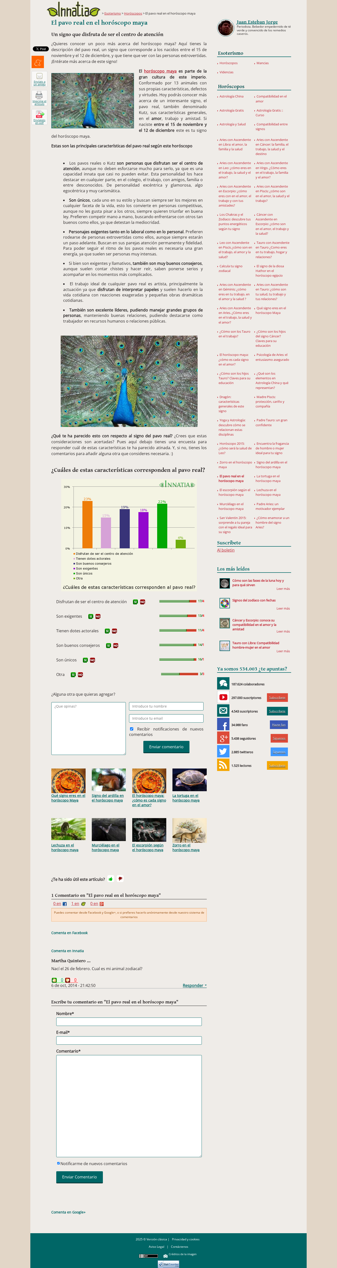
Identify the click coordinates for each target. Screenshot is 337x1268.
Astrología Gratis (232, 110)
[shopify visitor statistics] (168, 1262)
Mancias (263, 63)
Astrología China (231, 96)
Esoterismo (112, 13)
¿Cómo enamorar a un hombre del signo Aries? (272, 522)
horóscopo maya (160, 71)
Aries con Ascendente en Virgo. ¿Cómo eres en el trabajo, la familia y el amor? (272, 170)
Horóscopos (133, 13)
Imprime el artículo (39, 102)
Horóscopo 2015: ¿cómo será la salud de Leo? (235, 448)
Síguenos (279, 738)
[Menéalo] (38, 62)
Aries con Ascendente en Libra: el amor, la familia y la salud (235, 144)
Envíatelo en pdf (39, 121)
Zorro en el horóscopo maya (186, 847)
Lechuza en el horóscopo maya (64, 847)
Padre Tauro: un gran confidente (271, 422)
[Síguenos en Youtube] (223, 697)
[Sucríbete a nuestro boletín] (223, 710)
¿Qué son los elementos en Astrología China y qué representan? (272, 380)
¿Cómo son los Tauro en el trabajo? (234, 333)
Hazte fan (278, 725)
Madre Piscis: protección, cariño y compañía (270, 401)
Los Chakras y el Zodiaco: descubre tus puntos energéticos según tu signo (235, 221)
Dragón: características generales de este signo (231, 404)
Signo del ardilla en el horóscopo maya (108, 798)
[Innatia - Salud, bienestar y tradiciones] (73, 9)
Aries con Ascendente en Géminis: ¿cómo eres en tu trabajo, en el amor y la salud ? (235, 291)
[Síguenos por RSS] (223, 765)
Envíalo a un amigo (40, 83)
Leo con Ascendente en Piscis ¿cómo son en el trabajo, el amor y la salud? (235, 249)
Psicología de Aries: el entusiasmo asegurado (272, 357)
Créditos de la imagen (183, 1254)
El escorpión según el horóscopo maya (148, 847)
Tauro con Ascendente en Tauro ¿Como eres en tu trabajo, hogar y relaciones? (272, 249)
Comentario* (68, 1051)
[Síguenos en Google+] (223, 737)
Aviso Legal (156, 1247)
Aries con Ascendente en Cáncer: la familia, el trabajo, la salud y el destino (272, 146)
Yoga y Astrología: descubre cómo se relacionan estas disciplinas (232, 427)
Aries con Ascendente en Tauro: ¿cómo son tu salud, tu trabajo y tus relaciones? (272, 291)
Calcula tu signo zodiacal (231, 268)
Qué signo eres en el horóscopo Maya (68, 798)
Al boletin (226, 550)
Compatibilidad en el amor (271, 98)
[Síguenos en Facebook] (223, 724)
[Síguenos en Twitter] (223, 751)
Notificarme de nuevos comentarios (93, 1163)
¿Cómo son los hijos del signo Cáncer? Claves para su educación (271, 338)
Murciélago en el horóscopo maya (105, 847)
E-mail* (63, 1032)
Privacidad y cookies (186, 1239)
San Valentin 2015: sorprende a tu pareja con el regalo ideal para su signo (235, 525)
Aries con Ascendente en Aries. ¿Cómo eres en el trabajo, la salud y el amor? (235, 315)
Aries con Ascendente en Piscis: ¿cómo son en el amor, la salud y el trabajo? (272, 193)
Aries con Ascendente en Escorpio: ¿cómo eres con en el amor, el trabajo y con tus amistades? (235, 196)
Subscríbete (277, 697)
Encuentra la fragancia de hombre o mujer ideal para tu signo (272, 448)
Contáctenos (179, 1247)
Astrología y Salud (233, 124)
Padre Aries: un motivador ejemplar (270, 506)
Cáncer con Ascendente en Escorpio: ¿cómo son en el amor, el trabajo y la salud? (272, 224)
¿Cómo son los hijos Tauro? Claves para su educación (234, 378)
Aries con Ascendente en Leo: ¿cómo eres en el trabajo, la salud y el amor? (235, 170)
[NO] (142, 601)
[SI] (135, 601)
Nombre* (65, 1013)
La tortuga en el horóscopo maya (186, 798)
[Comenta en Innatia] (223, 683)
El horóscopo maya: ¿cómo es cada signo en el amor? (149, 800)
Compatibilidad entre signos (272, 126)
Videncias (226, 72)
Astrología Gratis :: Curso (269, 112)
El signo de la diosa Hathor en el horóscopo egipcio (270, 271)
